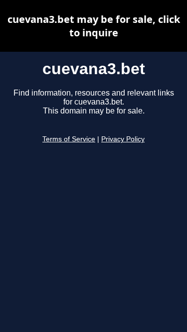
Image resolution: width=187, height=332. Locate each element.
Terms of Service (68, 139)
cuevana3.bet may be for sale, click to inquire (93, 25)
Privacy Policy (123, 139)
